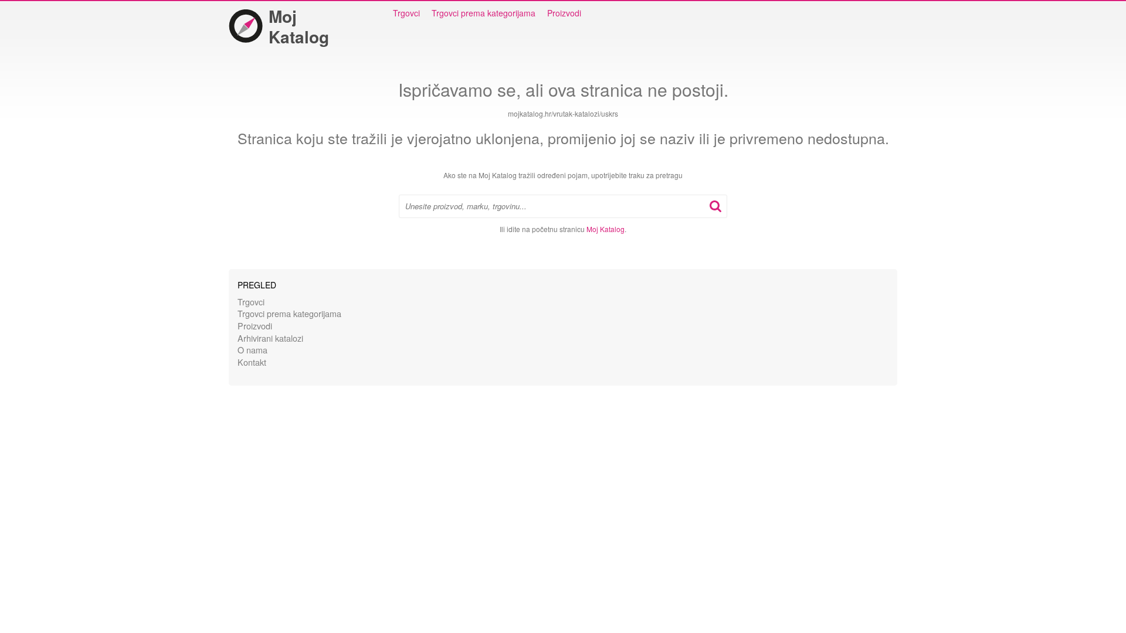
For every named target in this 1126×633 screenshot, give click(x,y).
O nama (252, 349)
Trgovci (406, 13)
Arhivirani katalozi (270, 338)
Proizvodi (564, 13)
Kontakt (252, 362)
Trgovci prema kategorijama (483, 13)
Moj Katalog (299, 26)
